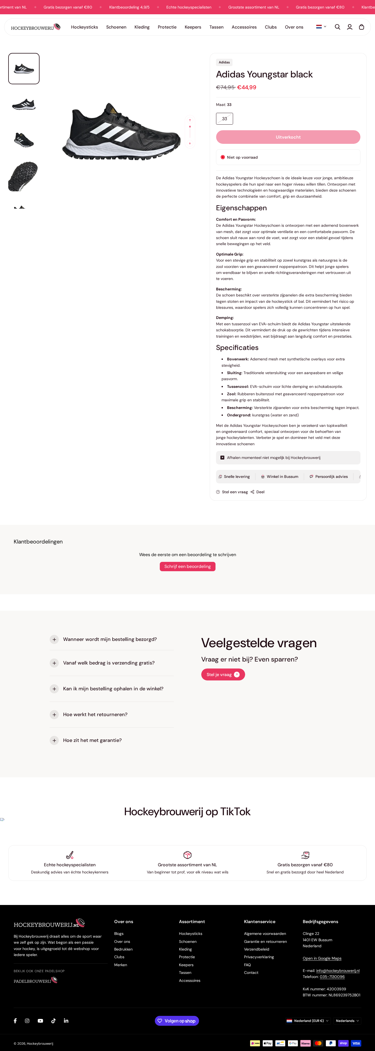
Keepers (186, 964)
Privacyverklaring (259, 956)
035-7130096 (332, 976)
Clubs (119, 956)
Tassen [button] (216, 27)
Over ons (122, 941)
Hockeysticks (190, 933)
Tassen (185, 972)
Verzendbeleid (256, 949)
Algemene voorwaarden (265, 933)
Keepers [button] (193, 27)
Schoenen (188, 941)
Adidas (224, 62)
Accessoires (189, 980)
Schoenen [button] (116, 27)
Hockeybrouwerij (40, 1043)
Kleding (185, 949)
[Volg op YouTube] (40, 1020)
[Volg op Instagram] (27, 1020)
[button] (321, 26)
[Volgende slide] (190, 143)
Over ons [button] (294, 27)
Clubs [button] (271, 27)
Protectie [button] (167, 27)
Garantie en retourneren (265, 941)
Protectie (187, 956)
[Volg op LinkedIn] (66, 1020)
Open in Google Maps (322, 958)
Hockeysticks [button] (84, 27)
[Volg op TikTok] (53, 1020)
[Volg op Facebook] (15, 1020)
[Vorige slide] (190, 120)
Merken (120, 964)
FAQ (247, 964)
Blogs (119, 933)
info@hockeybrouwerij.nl (338, 970)
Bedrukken (123, 949)
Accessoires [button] (244, 27)
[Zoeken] (337, 27)
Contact (251, 972)
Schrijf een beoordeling (187, 566)
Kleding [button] (142, 27)
